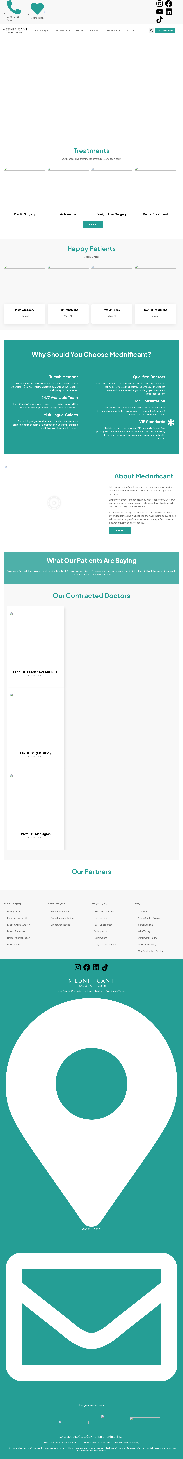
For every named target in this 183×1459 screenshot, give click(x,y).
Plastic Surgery (42, 30)
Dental (79, 30)
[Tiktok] (159, 19)
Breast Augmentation (18, 937)
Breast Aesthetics (60, 924)
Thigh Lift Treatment (105, 944)
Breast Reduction (16, 931)
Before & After (113, 30)
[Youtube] (159, 11)
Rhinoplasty (13, 911)
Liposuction (13, 944)
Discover (130, 30)
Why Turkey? (145, 931)
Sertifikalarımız (145, 924)
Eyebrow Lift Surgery (18, 924)
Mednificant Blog (147, 944)
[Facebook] (168, 3)
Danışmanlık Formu (147, 937)
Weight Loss (95, 30)
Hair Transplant (63, 30)
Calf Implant (100, 937)
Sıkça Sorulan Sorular (149, 918)
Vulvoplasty (100, 931)
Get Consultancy (165, 30)
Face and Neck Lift (17, 918)
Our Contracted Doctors (151, 951)
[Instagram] (159, 3)
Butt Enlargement (103, 924)
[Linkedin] (168, 11)
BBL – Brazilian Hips (104, 911)
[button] (54, 503)
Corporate (143, 911)
